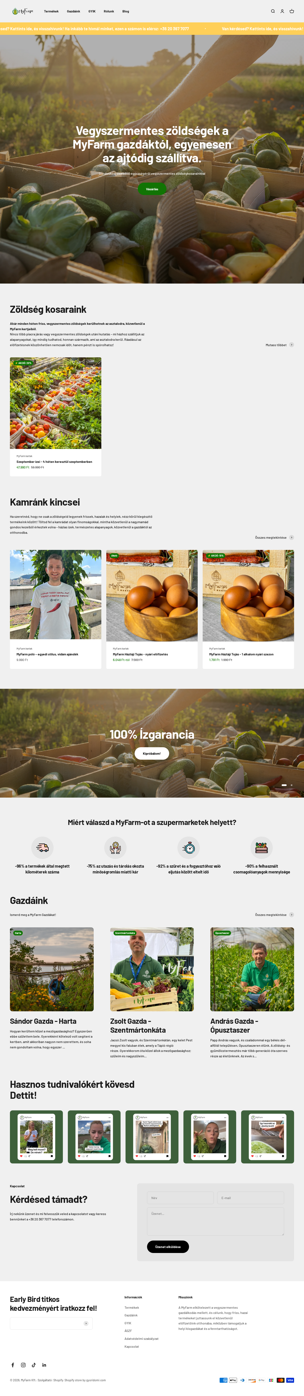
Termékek (51, 11)
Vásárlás (152, 189)
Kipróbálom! (152, 753)
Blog (125, 11)
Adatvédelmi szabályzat (141, 1338)
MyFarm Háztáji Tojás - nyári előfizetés (140, 654)
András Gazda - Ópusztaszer (234, 1025)
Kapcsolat (131, 1346)
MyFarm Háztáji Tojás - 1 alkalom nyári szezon (241, 654)
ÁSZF (128, 1331)
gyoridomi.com (96, 1380)
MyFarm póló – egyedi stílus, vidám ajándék (47, 654)
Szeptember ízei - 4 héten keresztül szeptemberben (54, 461)
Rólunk (109, 11)
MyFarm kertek (24, 456)
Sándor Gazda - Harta (43, 1020)
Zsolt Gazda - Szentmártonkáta (138, 1025)
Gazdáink (73, 11)
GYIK (92, 11)
